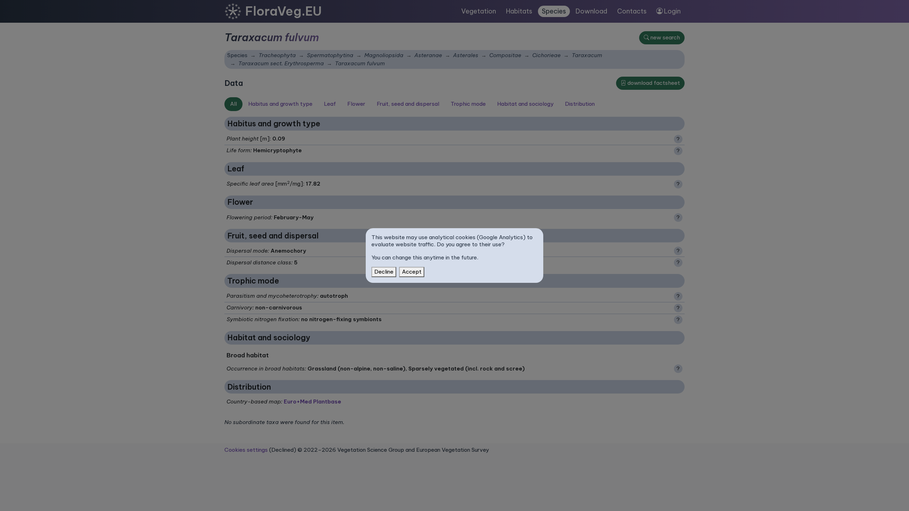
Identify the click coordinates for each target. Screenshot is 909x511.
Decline (383, 271)
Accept (411, 271)
